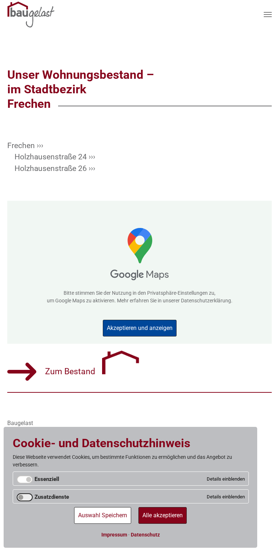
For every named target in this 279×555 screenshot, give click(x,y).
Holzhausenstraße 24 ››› (55, 156)
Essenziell (47, 479)
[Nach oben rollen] (264, 540)
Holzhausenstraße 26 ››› (55, 168)
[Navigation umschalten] (268, 14)
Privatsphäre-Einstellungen (177, 293)
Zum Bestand (72, 371)
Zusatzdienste (52, 497)
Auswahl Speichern (102, 515)
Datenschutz (145, 535)
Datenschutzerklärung (206, 300)
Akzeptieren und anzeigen (140, 328)
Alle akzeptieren (162, 515)
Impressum (114, 535)
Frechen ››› (25, 145)
